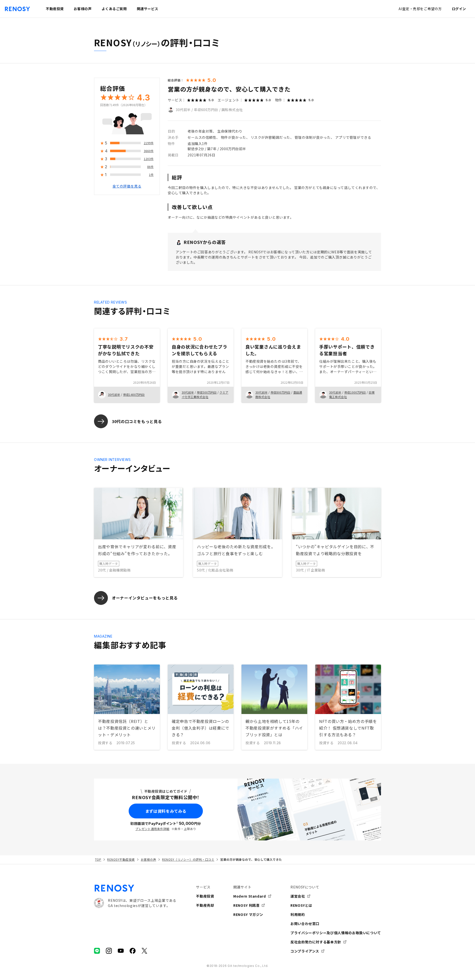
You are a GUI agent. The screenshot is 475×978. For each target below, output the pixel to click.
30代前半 (183, 109)
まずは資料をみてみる (165, 811)
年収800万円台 (280, 392)
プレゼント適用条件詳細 (152, 829)
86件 (150, 167)
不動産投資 (205, 896)
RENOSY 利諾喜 (246, 905)
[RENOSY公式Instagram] (109, 951)
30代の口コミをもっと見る (137, 421)
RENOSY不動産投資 (121, 859)
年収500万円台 (207, 392)
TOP (98, 859)
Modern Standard (249, 896)
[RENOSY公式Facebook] (133, 951)
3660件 (149, 151)
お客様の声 (148, 859)
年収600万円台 (206, 109)
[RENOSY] (135, 888)
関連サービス (147, 8)
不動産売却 (205, 905)
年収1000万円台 (355, 392)
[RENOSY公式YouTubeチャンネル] (121, 951)
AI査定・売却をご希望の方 (420, 8)
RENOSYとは (301, 905)
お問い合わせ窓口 (304, 923)
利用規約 (297, 914)
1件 (151, 175)
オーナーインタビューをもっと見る (145, 598)
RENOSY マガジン (248, 914)
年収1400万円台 (134, 394)
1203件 (149, 159)
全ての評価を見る (127, 186)
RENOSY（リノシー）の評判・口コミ (188, 859)
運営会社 (297, 896)
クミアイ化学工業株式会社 (205, 394)
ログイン (459, 8)
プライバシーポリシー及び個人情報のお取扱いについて (335, 932)
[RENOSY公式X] (144, 951)
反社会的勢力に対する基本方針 (315, 941)
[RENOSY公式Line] (97, 951)
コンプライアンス (304, 951)
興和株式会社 (232, 109)
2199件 (149, 143)
